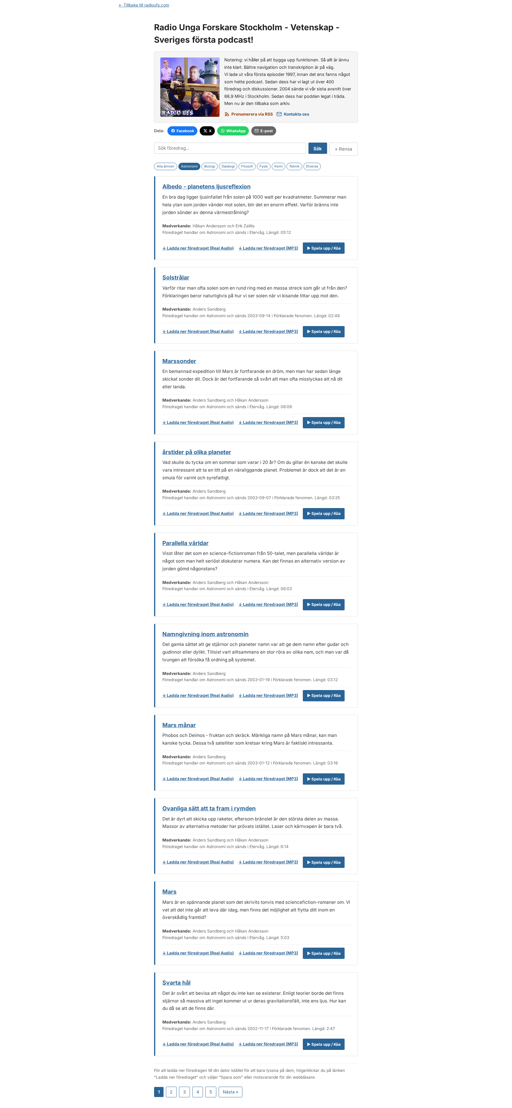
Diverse (312, 166)
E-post (266, 131)
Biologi (209, 166)
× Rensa (343, 149)
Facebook (185, 131)
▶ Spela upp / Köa (324, 248)
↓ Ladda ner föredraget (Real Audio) (198, 248)
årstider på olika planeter (196, 452)
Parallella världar (185, 543)
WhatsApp (236, 131)
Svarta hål (176, 982)
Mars (169, 891)
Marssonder (179, 361)
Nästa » (230, 1091)
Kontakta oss (296, 114)
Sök (317, 148)
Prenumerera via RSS (252, 114)
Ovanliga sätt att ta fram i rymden (209, 808)
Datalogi (228, 166)
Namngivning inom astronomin (205, 634)
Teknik (294, 166)
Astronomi (189, 166)
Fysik (264, 166)
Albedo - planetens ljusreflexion (206, 186)
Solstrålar (175, 277)
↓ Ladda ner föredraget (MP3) (268, 248)
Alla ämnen (166, 166)
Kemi (278, 166)
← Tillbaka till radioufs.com (144, 5)
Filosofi (247, 166)
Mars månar (179, 725)
